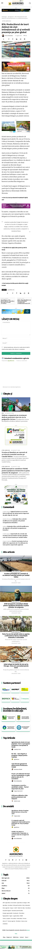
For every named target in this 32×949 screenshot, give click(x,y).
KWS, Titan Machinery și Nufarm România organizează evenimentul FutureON (24, 301)
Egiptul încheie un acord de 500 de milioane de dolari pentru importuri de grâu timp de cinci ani (16, 513)
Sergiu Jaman (17, 816)
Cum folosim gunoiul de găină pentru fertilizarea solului (19, 765)
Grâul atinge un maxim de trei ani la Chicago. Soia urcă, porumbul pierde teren (16, 666)
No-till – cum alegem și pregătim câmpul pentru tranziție (19, 755)
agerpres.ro (11, 289)
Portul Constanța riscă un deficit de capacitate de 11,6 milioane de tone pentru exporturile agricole (15, 543)
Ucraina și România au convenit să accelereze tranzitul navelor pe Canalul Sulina (14, 454)
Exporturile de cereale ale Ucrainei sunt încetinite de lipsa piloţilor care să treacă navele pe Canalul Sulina (15, 535)
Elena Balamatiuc (9, 35)
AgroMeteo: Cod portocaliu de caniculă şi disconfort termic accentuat (7, 301)
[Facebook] (8, 39)
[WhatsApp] (20, 39)
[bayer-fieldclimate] (16, 10)
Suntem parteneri (12, 683)
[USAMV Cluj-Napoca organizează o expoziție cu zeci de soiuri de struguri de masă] (6, 834)
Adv (3, 413)
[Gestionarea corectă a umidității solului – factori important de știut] (6, 787)
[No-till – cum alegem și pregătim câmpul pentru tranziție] (6, 756)
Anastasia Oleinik (18, 769)
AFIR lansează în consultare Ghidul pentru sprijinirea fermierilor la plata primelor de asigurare (16, 471)
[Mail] (12, 860)
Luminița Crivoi (17, 749)
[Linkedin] (16, 39)
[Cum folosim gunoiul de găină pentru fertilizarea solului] (6, 766)
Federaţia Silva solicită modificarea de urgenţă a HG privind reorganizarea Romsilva (14, 520)
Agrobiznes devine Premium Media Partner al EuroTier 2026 (20, 812)
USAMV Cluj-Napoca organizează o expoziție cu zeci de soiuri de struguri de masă (20, 834)
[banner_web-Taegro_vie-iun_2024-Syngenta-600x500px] (8, 126)
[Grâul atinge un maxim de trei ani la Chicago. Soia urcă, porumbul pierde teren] (16, 654)
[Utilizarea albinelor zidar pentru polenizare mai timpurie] (6, 797)
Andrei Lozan (17, 801)
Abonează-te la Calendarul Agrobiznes (12, 387)
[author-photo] (13, 749)
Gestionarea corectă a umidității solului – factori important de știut (20, 787)
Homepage (4, 16)
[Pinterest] (12, 39)
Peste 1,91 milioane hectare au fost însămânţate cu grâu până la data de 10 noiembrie (21, 776)
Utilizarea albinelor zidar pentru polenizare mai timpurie (20, 797)
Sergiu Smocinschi (18, 791)
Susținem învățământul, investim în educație (15, 710)
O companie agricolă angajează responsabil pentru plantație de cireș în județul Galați (21, 823)
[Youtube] (26, 860)
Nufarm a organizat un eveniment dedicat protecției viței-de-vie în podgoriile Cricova (14, 417)
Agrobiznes (16, 759)
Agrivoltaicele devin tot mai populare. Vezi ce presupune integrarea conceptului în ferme (21, 744)
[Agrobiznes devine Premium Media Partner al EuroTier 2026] (6, 813)
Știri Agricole (11, 16)
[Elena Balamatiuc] (3, 35)
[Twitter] (19, 860)
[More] (24, 39)
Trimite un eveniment (21, 360)
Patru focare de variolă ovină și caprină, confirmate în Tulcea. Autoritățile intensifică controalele (16, 635)
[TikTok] (16, 860)
